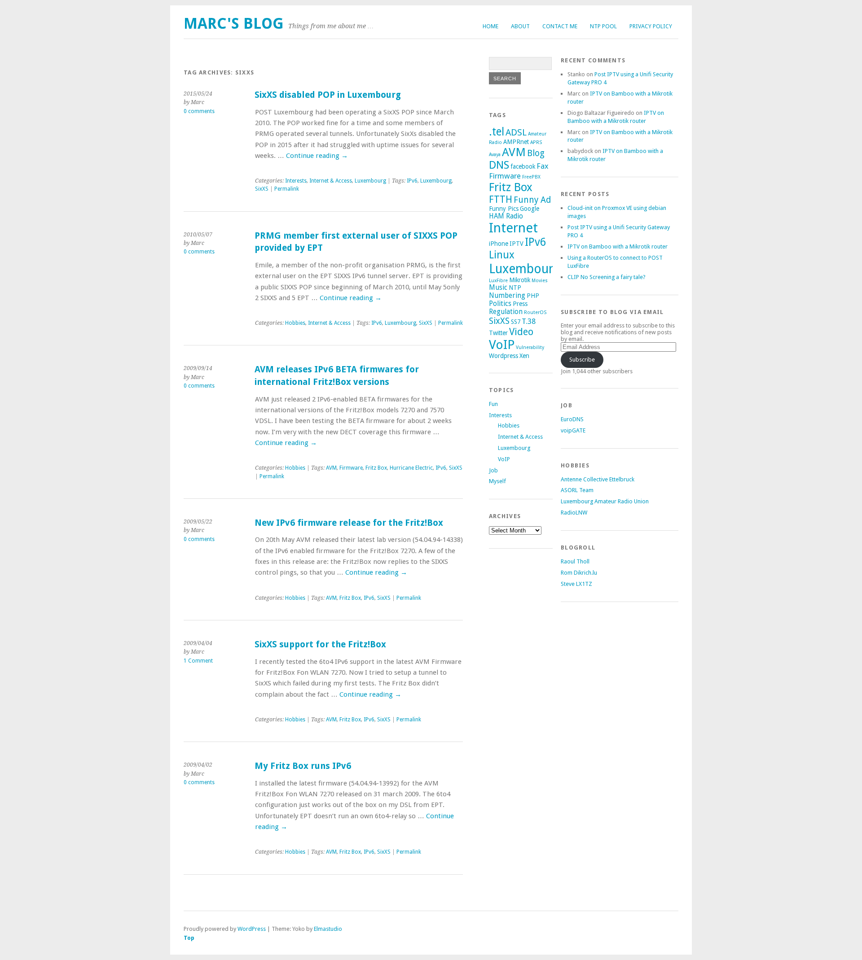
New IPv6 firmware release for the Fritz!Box (349, 523)
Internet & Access (330, 181)
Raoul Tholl (575, 561)
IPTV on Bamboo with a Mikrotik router (617, 246)
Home (490, 26)
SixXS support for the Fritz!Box (320, 644)
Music (498, 288)
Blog (536, 153)
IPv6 (412, 181)
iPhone (498, 243)
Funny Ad (532, 200)
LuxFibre (498, 281)
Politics (500, 304)
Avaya (495, 154)
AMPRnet (516, 141)
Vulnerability (530, 347)
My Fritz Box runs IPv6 (303, 766)
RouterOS (535, 312)
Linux (502, 255)
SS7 (515, 321)
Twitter (498, 332)
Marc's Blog (234, 23)
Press (520, 303)
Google (529, 208)
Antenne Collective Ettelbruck (597, 479)
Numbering (507, 296)
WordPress (251, 928)
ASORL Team (577, 490)
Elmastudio (328, 928)
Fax (543, 165)
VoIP (502, 344)
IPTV (516, 243)
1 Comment (198, 661)
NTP (515, 287)
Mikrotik (519, 280)
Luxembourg (370, 181)
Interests (296, 181)
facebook (522, 166)
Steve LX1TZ (576, 583)
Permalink (286, 189)
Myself (497, 481)
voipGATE (573, 430)
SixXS (261, 189)
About (520, 26)
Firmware (351, 468)
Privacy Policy (650, 26)
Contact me (559, 26)
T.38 (529, 321)
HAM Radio (506, 216)
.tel (496, 131)
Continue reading (317, 156)
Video (521, 331)
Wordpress (503, 355)
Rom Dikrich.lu (579, 572)
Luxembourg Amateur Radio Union (605, 501)
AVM (331, 468)
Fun (493, 404)
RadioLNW (574, 512)
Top (189, 937)
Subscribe (582, 359)
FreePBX (531, 177)
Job (493, 470)
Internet (513, 228)
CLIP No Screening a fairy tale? (606, 277)
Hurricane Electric (411, 468)
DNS (499, 165)
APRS (536, 142)
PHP (533, 295)
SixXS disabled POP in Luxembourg (328, 95)
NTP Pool (603, 26)
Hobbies (295, 323)
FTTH (500, 199)
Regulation (506, 312)
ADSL (516, 132)
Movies (540, 281)
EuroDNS (572, 419)
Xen (524, 355)
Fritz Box (376, 468)
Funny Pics (504, 208)
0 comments (199, 111)
